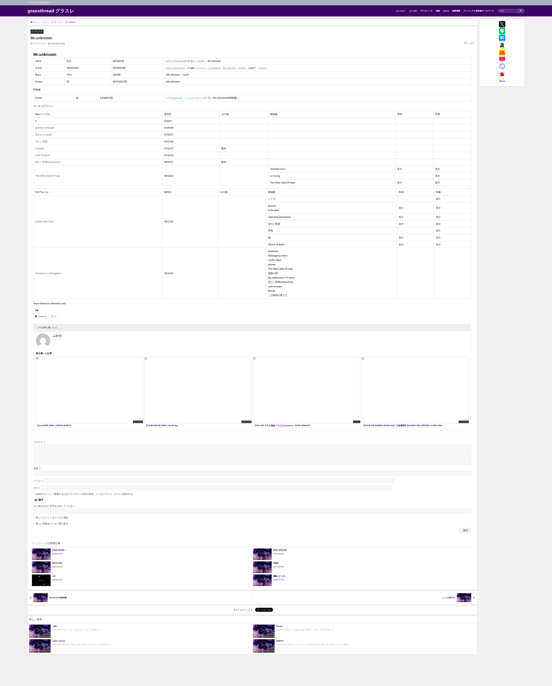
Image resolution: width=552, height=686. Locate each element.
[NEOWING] (502, 66)
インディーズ (37, 31)
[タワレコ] (502, 52)
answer (242, 68)
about (446, 11)
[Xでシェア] (502, 24)
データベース (426, 11)
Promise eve (175, 98)
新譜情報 (456, 11)
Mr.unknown (229, 68)
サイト (36, 488)
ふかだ (471, 43)
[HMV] (502, 59)
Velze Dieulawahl (176, 61)
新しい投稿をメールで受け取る (52, 523)
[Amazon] (502, 46)
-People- (200, 61)
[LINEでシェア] (502, 31)
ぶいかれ (413, 11)
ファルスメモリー (194, 98)
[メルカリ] (502, 74)
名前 (37, 468)
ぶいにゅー (401, 11)
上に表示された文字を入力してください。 (55, 506)
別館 (438, 11)
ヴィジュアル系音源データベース (479, 11)
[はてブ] (502, 38)
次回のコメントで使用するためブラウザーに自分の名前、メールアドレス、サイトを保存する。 (85, 494)
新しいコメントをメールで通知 (52, 517)
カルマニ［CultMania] (208, 68)
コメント (39, 442)
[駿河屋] (502, 81)
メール (38, 481)
